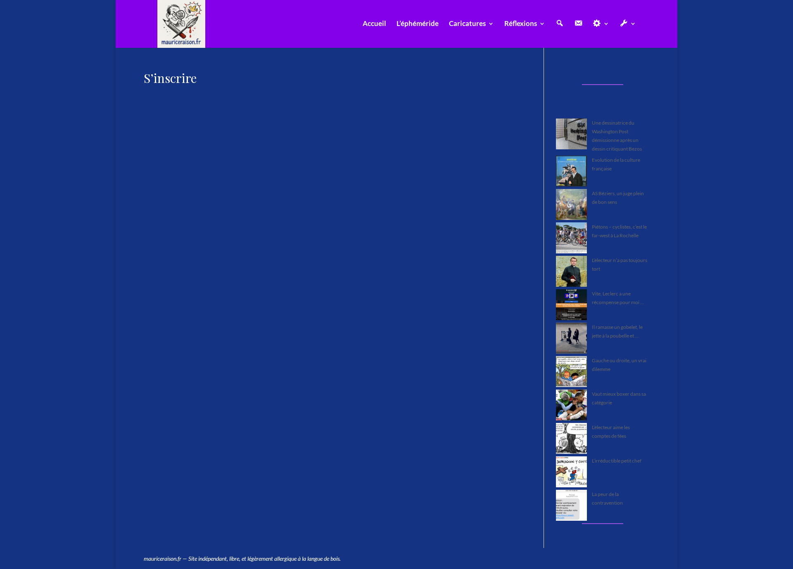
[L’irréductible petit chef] (571, 473)
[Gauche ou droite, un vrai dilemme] (571, 373)
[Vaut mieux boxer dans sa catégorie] (571, 406)
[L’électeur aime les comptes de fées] (571, 439)
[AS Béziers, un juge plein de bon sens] (571, 205)
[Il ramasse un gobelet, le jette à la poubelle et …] (571, 339)
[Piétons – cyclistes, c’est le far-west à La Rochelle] (571, 239)
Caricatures (467, 24)
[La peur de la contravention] (571, 506)
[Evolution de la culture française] (571, 172)
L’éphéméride (417, 24)
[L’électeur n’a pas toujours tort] (571, 272)
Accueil (374, 24)
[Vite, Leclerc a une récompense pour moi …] (571, 306)
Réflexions (520, 24)
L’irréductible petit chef (616, 461)
